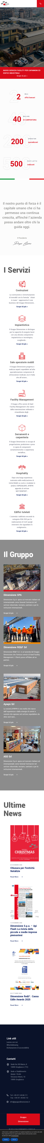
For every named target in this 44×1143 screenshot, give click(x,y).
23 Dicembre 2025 (16, 865)
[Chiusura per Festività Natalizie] (24, 843)
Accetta (6, 1139)
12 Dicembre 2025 (16, 923)
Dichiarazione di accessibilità (18, 1048)
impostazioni (15, 1136)
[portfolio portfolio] (23, 590)
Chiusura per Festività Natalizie (22, 869)
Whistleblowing (12, 1045)
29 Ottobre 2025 (16, 993)
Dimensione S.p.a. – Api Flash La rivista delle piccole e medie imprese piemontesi (23, 930)
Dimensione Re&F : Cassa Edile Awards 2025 (24, 998)
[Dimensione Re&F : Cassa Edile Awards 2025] (24, 969)
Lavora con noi (12, 1042)
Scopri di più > (22, 76)
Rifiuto (14, 1139)
